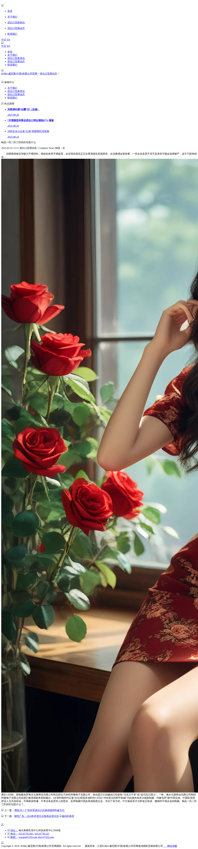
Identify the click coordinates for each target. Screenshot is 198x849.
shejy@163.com (46, 837)
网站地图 (170, 846)
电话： (14, 833)
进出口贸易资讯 (16, 58)
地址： (14, 830)
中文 (3, 39)
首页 (9, 51)
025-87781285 (26, 833)
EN (8, 39)
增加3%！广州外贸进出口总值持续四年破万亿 (39, 810)
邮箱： (14, 837)
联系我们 (12, 64)
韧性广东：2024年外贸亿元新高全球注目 (36, 816)
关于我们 (12, 55)
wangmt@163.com (28, 837)
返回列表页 (68, 816)
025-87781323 (42, 833)
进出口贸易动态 (16, 61)
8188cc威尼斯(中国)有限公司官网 (19, 73)
